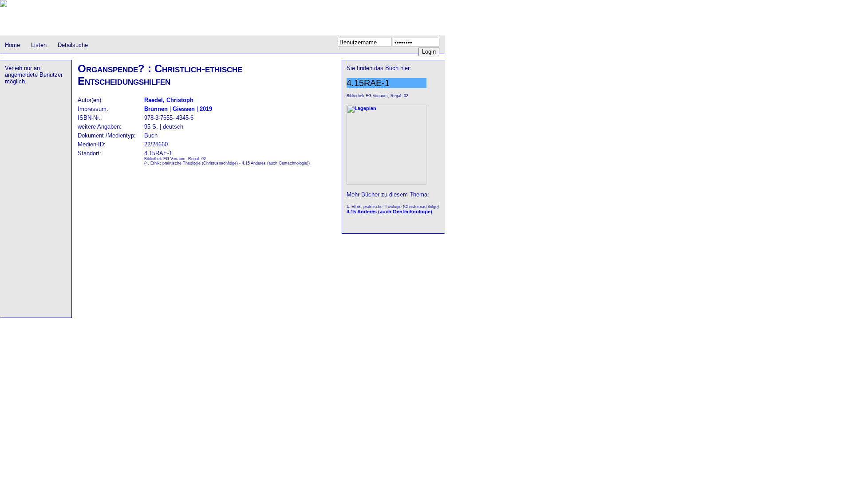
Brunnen (156, 109)
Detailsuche (73, 45)
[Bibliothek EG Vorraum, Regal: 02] (386, 182)
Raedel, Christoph (168, 100)
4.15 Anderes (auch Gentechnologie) (389, 211)
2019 (206, 109)
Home (12, 45)
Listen (39, 45)
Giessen (184, 109)
